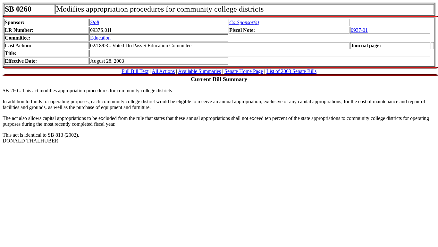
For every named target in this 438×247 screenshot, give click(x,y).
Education (100, 38)
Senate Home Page (243, 71)
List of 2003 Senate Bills (291, 71)
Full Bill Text (135, 71)
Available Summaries (199, 71)
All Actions (163, 71)
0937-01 (359, 30)
